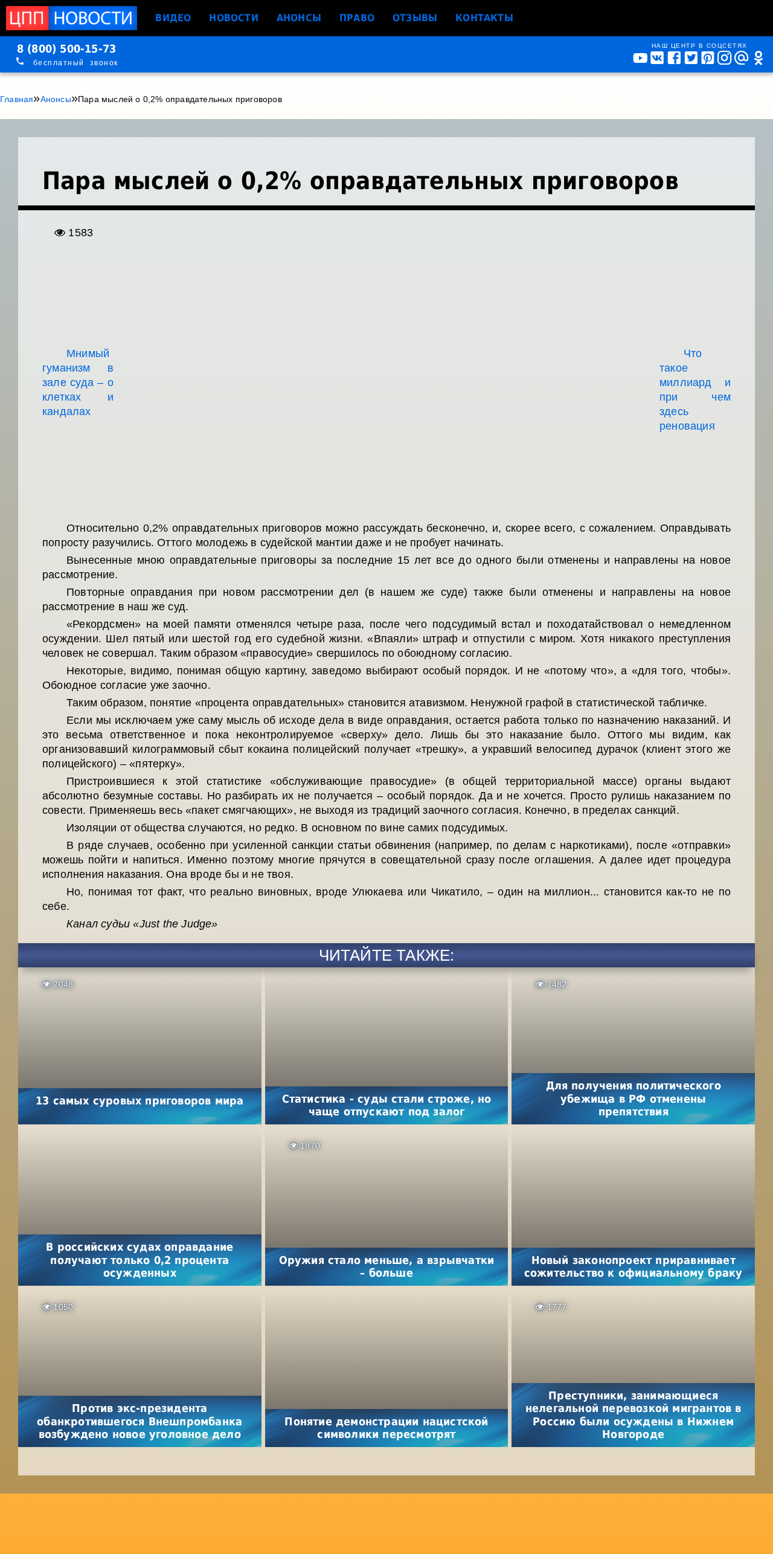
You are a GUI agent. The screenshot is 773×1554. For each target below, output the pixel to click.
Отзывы (415, 18)
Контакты (484, 18)
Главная (16, 99)
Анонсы (299, 18)
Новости (233, 18)
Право (356, 18)
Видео (173, 18)
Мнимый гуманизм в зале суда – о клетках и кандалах (78, 382)
